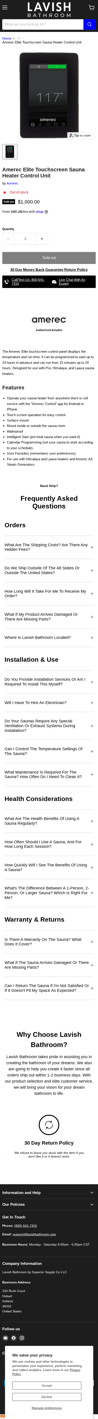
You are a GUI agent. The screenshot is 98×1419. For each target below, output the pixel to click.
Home (6, 38)
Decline (46, 1397)
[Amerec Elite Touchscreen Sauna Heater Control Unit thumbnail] (10, 151)
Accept (47, 1385)
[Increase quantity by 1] (42, 239)
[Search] (89, 24)
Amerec (12, 183)
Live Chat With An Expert (72, 281)
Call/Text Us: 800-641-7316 (28, 281)
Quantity (8, 229)
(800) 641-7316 (25, 1225)
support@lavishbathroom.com (34, 1234)
